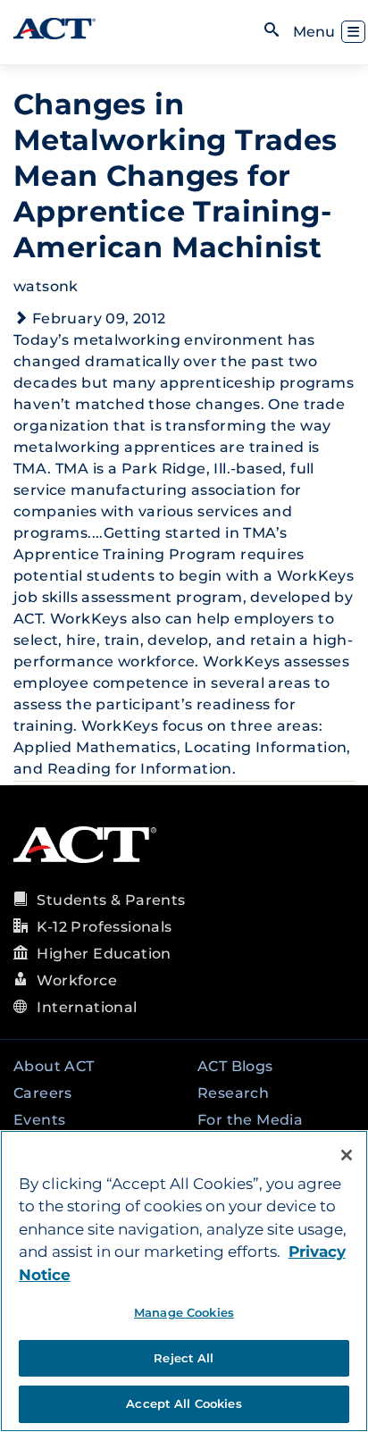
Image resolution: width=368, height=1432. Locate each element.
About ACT (54, 1066)
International (87, 1007)
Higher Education (104, 953)
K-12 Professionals (104, 926)
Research (233, 1092)
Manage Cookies (184, 1312)
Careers (42, 1092)
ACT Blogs (235, 1066)
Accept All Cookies (183, 1403)
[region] (184, 1281)
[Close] (346, 1155)
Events (39, 1119)
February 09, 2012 (99, 318)
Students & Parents (111, 900)
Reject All (183, 1358)
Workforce (77, 980)
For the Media (250, 1119)
